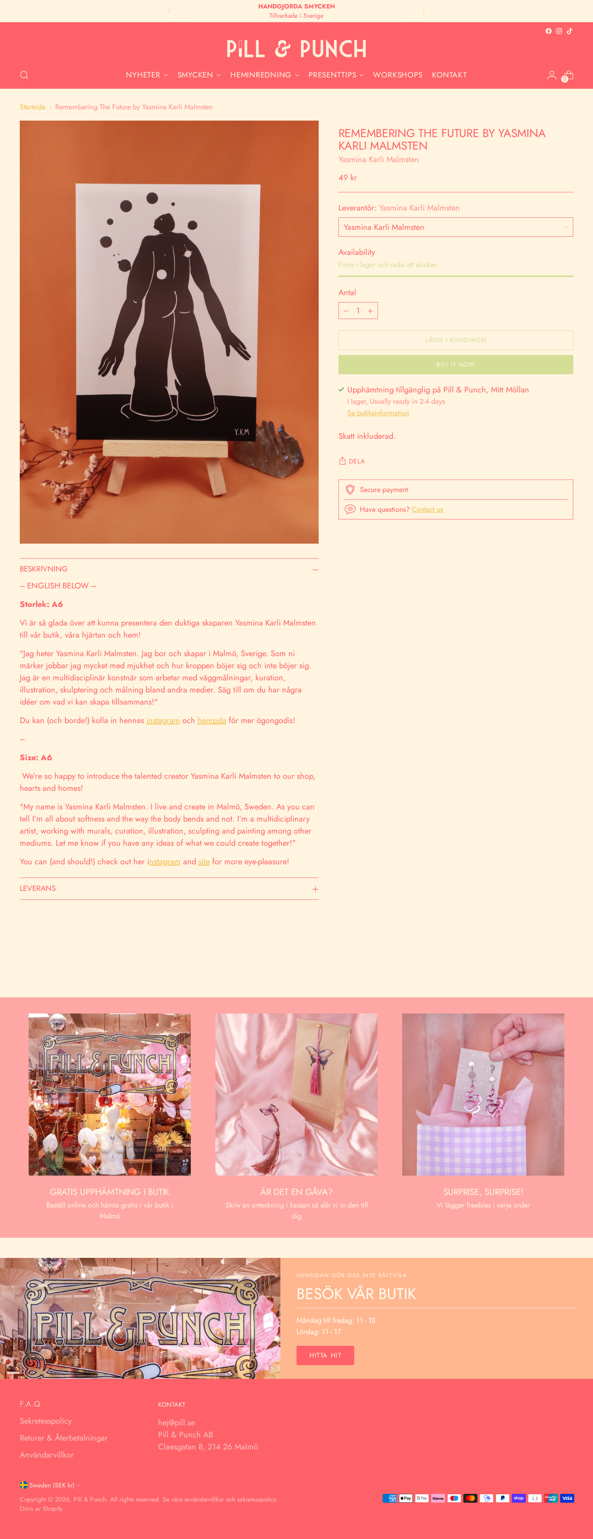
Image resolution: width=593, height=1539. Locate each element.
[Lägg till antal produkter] (370, 310)
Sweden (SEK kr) (52, 1485)
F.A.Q (30, 1404)
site (204, 862)
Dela (357, 461)
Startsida (33, 107)
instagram (163, 720)
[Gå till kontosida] (552, 75)
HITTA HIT (325, 1355)
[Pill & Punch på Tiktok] (569, 31)
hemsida (212, 720)
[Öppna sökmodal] (24, 75)
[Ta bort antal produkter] (346, 310)
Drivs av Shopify (41, 1508)
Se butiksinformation (378, 413)
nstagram (165, 862)
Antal (347, 292)
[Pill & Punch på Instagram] (559, 31)
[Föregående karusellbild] (548, 970)
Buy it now (455, 364)
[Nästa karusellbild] (567, 969)
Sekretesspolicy (46, 1421)
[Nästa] (423, 11)
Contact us (427, 509)
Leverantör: (399, 208)
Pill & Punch (89, 1499)
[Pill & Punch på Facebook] (548, 31)
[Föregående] (169, 11)
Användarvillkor (47, 1455)
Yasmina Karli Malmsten (378, 159)
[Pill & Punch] (296, 49)
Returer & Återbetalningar (64, 1438)
